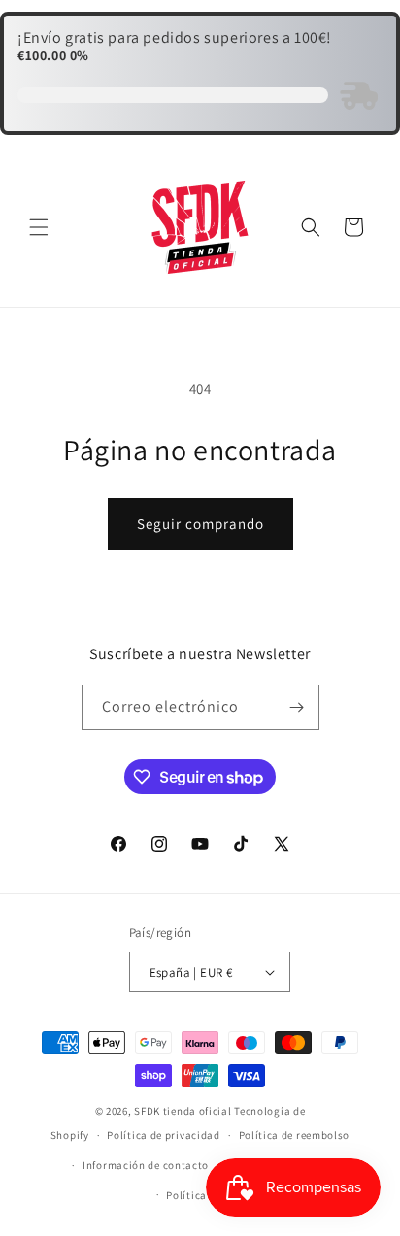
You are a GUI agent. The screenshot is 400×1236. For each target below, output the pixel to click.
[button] (38, 227)
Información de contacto (146, 1165)
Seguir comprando (200, 524)
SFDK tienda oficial (182, 1111)
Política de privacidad (163, 1135)
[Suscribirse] (297, 707)
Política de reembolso (294, 1135)
